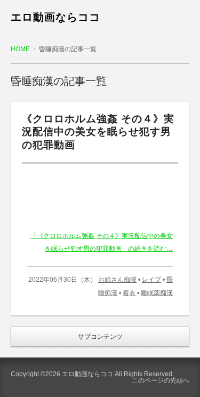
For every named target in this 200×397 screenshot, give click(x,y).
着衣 (129, 293)
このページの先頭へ (160, 380)
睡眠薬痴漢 (157, 293)
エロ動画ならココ (55, 17)
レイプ (151, 279)
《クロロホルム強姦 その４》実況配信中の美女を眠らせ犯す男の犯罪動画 (98, 132)
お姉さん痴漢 (117, 279)
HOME (20, 49)
